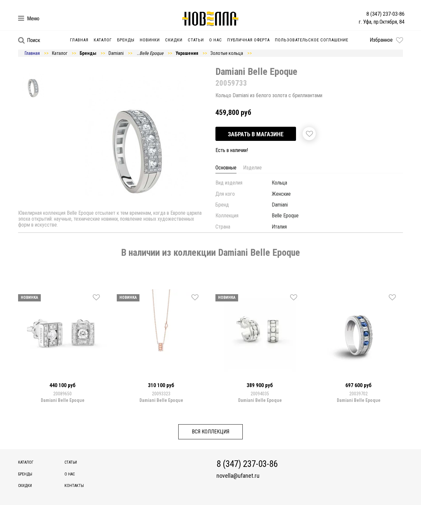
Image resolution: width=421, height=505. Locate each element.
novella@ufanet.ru (238, 475)
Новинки (150, 39)
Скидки (174, 39)
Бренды (126, 39)
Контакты (74, 485)
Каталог (103, 39)
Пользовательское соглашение (311, 39)
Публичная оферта (248, 39)
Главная (79, 39)
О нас (215, 39)
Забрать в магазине (256, 134)
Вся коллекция (210, 431)
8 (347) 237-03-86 (385, 14)
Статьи (196, 39)
